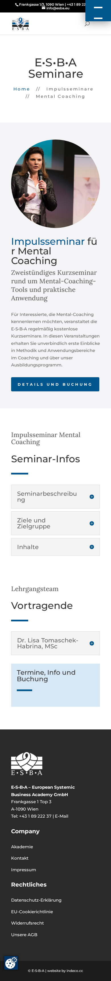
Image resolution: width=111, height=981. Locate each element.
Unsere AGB (24, 934)
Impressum (23, 869)
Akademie (22, 846)
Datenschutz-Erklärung (36, 900)
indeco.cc (75, 971)
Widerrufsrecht (27, 923)
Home (21, 89)
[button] (98, 10)
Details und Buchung (55, 384)
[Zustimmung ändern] (11, 963)
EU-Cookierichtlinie (32, 911)
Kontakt (19, 858)
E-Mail (61, 816)
